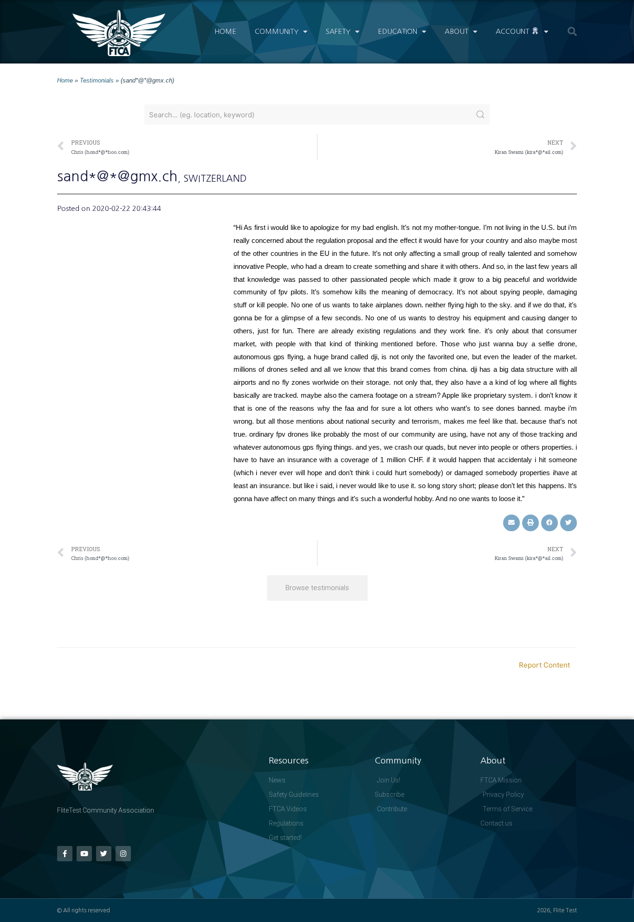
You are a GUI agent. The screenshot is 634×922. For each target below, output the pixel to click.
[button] (572, 31)
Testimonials (97, 80)
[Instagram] (123, 853)
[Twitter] (103, 853)
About (456, 31)
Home (225, 31)
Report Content (544, 665)
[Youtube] (84, 853)
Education (397, 31)
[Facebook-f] (64, 853)
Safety (338, 31)
